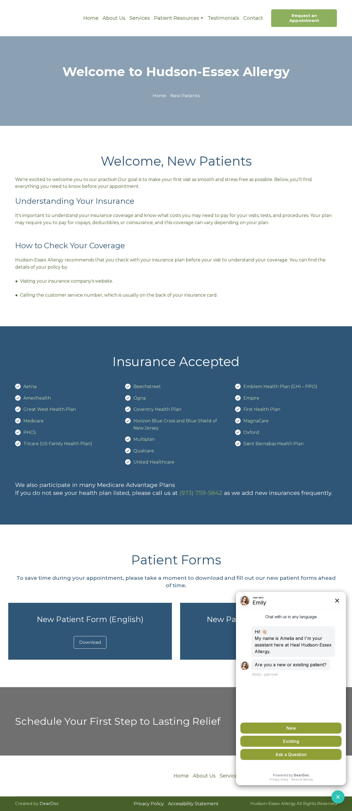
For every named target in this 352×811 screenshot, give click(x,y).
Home (90, 18)
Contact (253, 18)
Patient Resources (176, 18)
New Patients (185, 95)
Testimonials (223, 18)
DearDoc (49, 803)
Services (140, 18)
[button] (304, 18)
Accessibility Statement (193, 803)
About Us (114, 18)
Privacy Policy (149, 803)
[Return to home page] (45, 18)
